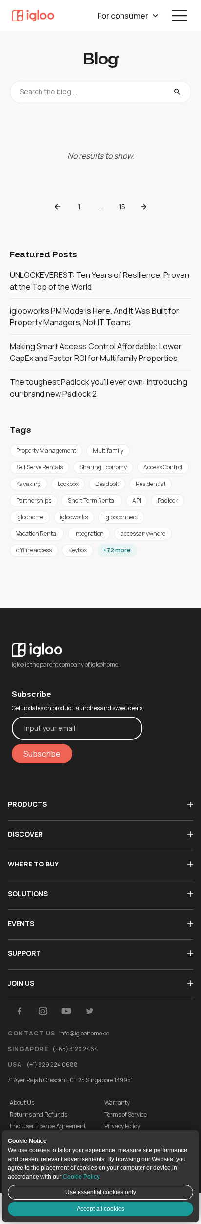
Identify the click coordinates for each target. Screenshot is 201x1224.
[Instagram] (43, 1011)
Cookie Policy (81, 1176)
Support (24, 953)
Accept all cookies (100, 1208)
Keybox (77, 550)
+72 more (117, 550)
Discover (25, 834)
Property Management (46, 450)
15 (122, 206)
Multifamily (108, 450)
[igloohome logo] (77, 644)
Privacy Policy (122, 1126)
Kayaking (28, 484)
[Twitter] (89, 1011)
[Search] (177, 92)
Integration (89, 533)
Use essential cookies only (100, 1192)
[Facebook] (19, 1011)
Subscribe (41, 753)
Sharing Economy (103, 467)
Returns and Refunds (38, 1114)
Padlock (168, 500)
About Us (22, 1103)
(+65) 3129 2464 (75, 1049)
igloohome (29, 517)
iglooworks (74, 517)
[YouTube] (66, 1011)
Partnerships (33, 500)
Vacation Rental (37, 533)
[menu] (179, 15)
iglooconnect (121, 517)
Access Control (162, 467)
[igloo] (33, 15)
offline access (34, 550)
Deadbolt (107, 484)
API (136, 500)
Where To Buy (33, 863)
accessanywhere (143, 533)
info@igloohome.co (84, 1033)
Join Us (21, 983)
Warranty (117, 1103)
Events (21, 923)
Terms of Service (125, 1114)
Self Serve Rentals (39, 467)
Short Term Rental (92, 500)
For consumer (123, 15)
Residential (150, 484)
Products (27, 804)
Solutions (28, 893)
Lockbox (68, 484)
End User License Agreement (48, 1126)
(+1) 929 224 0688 (52, 1064)
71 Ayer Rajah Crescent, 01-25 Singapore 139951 (70, 1080)
